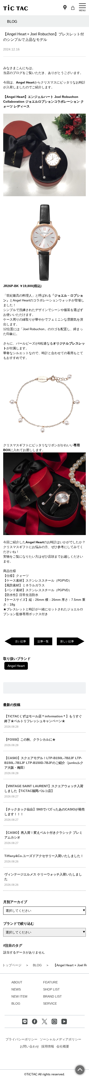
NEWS (16, 989)
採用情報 (47, 1046)
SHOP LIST (51, 989)
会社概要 (62, 1046)
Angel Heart (16, 666)
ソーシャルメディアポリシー (60, 1039)
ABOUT (16, 982)
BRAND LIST (52, 996)
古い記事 (20, 641)
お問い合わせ (29, 1046)
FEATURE (50, 982)
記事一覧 (43, 641)
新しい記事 (67, 641)
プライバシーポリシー (21, 1039)
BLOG (15, 1003)
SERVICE (50, 1003)
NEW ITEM (19, 996)
